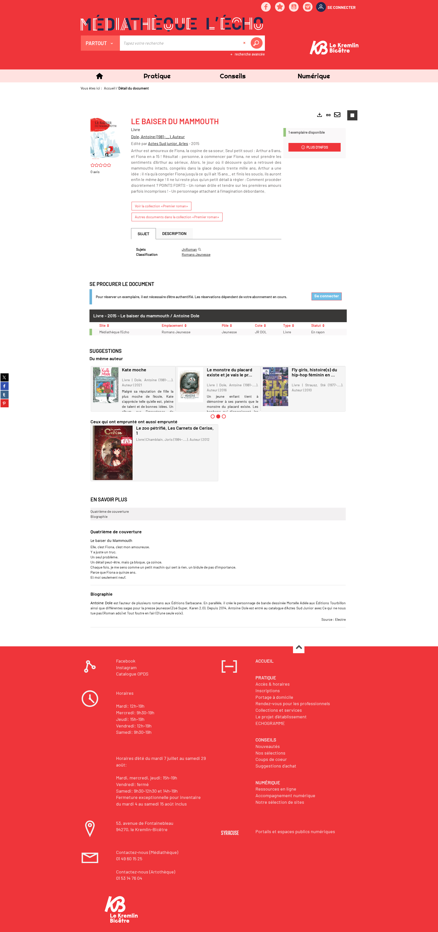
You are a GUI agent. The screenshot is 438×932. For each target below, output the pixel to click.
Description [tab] (174, 233)
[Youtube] (294, 7)
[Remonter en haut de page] (298, 647)
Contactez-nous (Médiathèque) (147, 852)
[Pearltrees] (280, 7)
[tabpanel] (206, 252)
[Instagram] (308, 7)
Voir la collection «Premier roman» (161, 206)
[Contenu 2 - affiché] (218, 416)
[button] (156, 75)
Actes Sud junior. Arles (168, 143)
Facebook (125, 661)
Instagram (126, 667)
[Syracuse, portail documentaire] (172, 23)
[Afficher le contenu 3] (224, 416)
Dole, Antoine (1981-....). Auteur (158, 136)
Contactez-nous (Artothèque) (145, 871)
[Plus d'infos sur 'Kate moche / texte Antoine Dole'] (105, 385)
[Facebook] (266, 7)
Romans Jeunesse (196, 254)
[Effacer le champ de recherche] (245, 43)
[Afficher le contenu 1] (213, 416)
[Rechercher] (199, 249)
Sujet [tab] (143, 233)
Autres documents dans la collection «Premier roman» (177, 217)
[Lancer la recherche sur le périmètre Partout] (257, 43)
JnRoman (189, 249)
